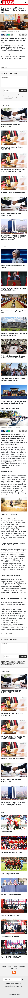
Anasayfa (4, 966)
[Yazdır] (12, 34)
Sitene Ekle (14, 968)
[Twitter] (4, 34)
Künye (10, 966)
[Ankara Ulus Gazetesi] (7, 2)
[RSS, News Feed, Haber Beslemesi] (14, 972)
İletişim (15, 966)
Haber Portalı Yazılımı (15, 994)
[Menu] (25, 2)
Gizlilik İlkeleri (22, 966)
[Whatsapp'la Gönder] (9, 34)
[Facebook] (2, 34)
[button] (20, 34)
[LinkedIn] (7, 34)
